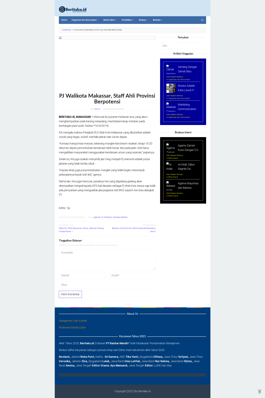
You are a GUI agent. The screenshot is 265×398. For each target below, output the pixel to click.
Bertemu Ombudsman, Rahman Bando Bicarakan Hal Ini (134, 228)
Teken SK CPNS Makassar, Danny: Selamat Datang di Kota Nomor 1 (81, 228)
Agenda (97, 217)
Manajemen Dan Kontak (73, 320)
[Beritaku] (72, 9)
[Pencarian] (202, 20)
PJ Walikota (106, 217)
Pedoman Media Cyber (72, 327)
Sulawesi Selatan (120, 217)
